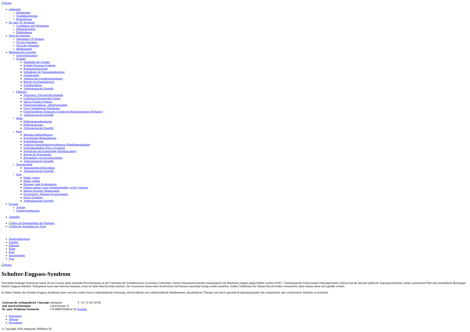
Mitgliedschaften (25, 29)
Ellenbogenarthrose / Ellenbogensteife (45, 105)
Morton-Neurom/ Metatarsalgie (41, 190)
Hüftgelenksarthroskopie (38, 121)
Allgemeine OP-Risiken (30, 39)
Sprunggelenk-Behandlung (39, 167)
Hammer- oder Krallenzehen (40, 184)
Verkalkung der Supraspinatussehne (44, 72)
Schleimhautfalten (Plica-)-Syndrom (44, 147)
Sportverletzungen (26, 55)
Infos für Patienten (19, 35)
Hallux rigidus (32, 181)
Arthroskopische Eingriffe (39, 88)
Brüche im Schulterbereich (39, 81)
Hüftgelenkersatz (33, 124)
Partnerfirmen (24, 19)
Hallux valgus (32, 177)
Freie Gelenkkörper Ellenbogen (42, 108)
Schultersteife (31, 75)
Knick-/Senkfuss (33, 197)
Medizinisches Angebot (22, 52)
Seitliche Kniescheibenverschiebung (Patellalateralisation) (57, 144)
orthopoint (15, 9)
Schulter (21, 58)
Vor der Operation (26, 42)
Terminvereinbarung (28, 210)
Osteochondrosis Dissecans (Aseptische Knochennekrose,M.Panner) (63, 111)
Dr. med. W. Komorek (22, 22)
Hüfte (19, 118)
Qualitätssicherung (27, 15)
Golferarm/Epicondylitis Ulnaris (42, 98)
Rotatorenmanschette (36, 68)
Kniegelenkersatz (34, 141)
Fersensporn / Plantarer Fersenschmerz (46, 194)
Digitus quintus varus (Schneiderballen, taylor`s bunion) (56, 187)
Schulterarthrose (33, 85)
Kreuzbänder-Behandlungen (40, 138)
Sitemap (13, 319)
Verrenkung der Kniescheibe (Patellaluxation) (50, 151)
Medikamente (24, 48)
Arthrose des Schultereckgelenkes (43, 78)
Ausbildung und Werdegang (32, 25)
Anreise (20, 207)
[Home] (6, 3)
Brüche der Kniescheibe (37, 154)
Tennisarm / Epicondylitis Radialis (43, 95)
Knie (19, 131)
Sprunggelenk (24, 164)
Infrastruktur (23, 12)
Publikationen (24, 32)
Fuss (18, 174)
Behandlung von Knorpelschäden (43, 157)
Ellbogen (21, 91)
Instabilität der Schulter (37, 62)
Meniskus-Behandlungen (38, 134)
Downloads (15, 322)
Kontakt (13, 204)
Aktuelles (14, 216)
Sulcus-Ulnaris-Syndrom (38, 101)
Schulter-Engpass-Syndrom (39, 65)
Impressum (15, 316)
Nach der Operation (27, 45)
